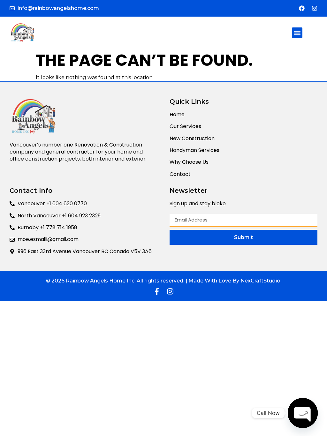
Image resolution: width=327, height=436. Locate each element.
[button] (297, 32)
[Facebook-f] (156, 291)
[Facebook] (302, 8)
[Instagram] (314, 8)
